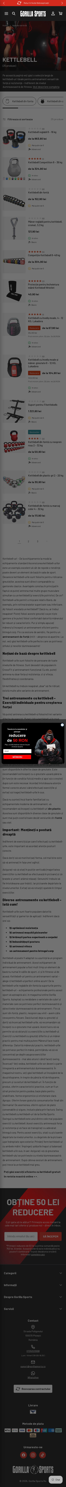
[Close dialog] (62, 725)
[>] (62, 3)
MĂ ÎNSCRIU (17, 757)
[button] (13, 13)
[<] (4, 3)
